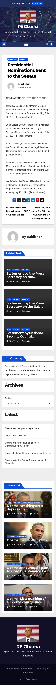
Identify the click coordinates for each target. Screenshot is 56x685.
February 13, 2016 (18, 545)
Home (21, 679)
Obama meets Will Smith (17, 435)
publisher (25, 84)
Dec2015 (16, 270)
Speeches (23, 59)
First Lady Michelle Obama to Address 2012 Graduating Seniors (17, 211)
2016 (9, 502)
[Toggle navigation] (26, 44)
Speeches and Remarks (31, 502)
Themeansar (28, 672)
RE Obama (28, 26)
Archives (9, 398)
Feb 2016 (16, 502)
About (28, 679)
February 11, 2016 (18, 607)
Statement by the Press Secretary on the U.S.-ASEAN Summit (25, 306)
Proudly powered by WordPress (20, 669)
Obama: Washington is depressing (22, 428)
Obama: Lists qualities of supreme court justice (28, 453)
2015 (9, 270)
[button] (47, 44)
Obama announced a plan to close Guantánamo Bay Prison (27, 571)
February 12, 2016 (18, 576)
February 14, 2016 (18, 514)
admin (27, 282)
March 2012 (12, 59)
